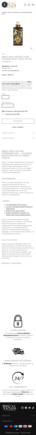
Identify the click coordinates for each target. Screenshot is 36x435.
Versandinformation (8, 138)
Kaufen (12, 304)
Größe (4, 94)
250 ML (5, 97)
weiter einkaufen (18, 127)
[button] (5, 5)
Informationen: (7, 421)
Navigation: (6, 416)
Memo (3, 54)
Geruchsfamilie (6, 102)
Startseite (4, 12)
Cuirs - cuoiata (7, 105)
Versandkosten (15, 70)
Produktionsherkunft (8, 133)
